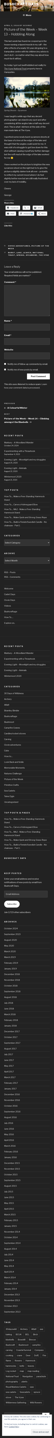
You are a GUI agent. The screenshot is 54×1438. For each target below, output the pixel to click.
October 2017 (10, 1037)
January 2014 (10, 1289)
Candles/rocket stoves (15, 733)
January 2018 (10, 1026)
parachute (41, 1376)
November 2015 (12, 1169)
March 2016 (10, 1146)
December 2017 (12, 1031)
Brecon (32, 1339)
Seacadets (25, 1392)
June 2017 (9, 1060)
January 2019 (10, 968)
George (27, 25)
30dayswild (11, 1329)
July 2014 (8, 1254)
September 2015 (12, 1180)
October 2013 (10, 1306)
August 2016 (10, 1117)
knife (22, 1366)
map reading (33, 1371)
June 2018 (9, 1008)
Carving (7, 739)
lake (19, 253)
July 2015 (8, 1191)
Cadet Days (9, 594)
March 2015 (10, 1214)
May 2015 (9, 1203)
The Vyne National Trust (15, 68)
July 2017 (8, 1054)
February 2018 (11, 1020)
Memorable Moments (14, 768)
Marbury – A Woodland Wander (19, 442)
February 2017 (11, 1083)
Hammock (30, 1360)
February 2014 (11, 1283)
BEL (27, 1334)
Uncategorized (11, 802)
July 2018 (8, 1003)
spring (20, 255)
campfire (36, 1345)
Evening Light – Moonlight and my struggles (25, 459)
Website (8, 349)
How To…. (8, 617)
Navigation (27, 1376)
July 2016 (8, 1123)
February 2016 (11, 1151)
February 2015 (11, 1220)
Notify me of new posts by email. (22, 369)
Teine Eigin (9, 796)
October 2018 (11, 985)
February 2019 (11, 963)
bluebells (10, 1339)
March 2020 (10, 951)
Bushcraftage (10, 611)
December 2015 (12, 1163)
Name (8, 321)
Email (7, 335)
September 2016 (12, 1111)
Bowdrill (21, 1339)
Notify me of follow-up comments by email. (27, 364)
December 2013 (12, 1294)
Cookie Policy (14, 1427)
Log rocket (11, 1371)
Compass (39, 1350)
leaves (27, 253)
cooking (9, 1355)
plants (24, 1381)
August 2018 (10, 997)
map (22, 1371)
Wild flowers (36, 1402)
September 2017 (12, 1043)
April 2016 (9, 1140)
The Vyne (44, 255)
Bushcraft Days (21, 4)
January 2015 (10, 1226)
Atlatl (6, 705)
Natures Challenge (13, 773)
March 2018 (10, 1014)
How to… (8, 756)
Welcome (8, 588)
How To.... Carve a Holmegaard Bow (21, 504)
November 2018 (12, 980)
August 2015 (10, 1186)
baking (9, 1334)
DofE (36, 1355)
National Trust (12, 1376)
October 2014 (11, 1237)
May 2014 (9, 1266)
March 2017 (10, 1077)
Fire (44, 1355)
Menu (28, 15)
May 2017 (9, 1066)
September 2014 (12, 1243)
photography (12, 1381)
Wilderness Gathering (16, 1402)
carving (9, 1350)
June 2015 (9, 1197)
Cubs (6, 750)
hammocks (11, 1366)
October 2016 (11, 1106)
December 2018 (12, 974)
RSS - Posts (10, 572)
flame (8, 1360)
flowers (18, 1360)
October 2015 (11, 1174)
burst (11, 253)
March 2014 (10, 1277)
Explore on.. (9, 623)
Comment (10, 282)
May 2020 (9, 945)
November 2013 (12, 1300)
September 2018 (12, 991)
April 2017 (9, 1071)
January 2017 (10, 1088)
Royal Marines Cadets (16, 1387)
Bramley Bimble (11, 710)
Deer (28, 1355)
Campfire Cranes (12, 728)
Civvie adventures (19, 246)
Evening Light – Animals (15, 468)
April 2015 (9, 1209)
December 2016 (12, 1094)
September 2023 (12, 934)
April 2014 (9, 1272)
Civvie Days (9, 600)
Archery (8, 699)
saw (32, 1387)
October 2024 (11, 928)
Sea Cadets (9, 791)
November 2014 (12, 1232)
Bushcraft (10, 1345)
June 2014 (9, 1260)
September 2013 (12, 1312)
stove (8, 1397)
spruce (37, 1392)
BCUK (19, 1334)
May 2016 (9, 1134)
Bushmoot (9, 722)
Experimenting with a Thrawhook (19, 451)
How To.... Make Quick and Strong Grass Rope (25, 517)
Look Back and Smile (14, 762)
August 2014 (10, 1249)
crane (19, 1355)
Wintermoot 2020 (12, 476)
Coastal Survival (23, 1350)
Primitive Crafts (11, 785)
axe (41, 1329)
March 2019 (10, 957)
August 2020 (10, 940)
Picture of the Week (13, 779)
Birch (35, 1334)
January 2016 (10, 1157)
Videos (7, 606)
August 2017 (10, 1048)
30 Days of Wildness (14, 693)
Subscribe (12, 904)
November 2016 (12, 1100)
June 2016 (9, 1129)
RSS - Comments (12, 577)
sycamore (32, 255)
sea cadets (11, 1392)
